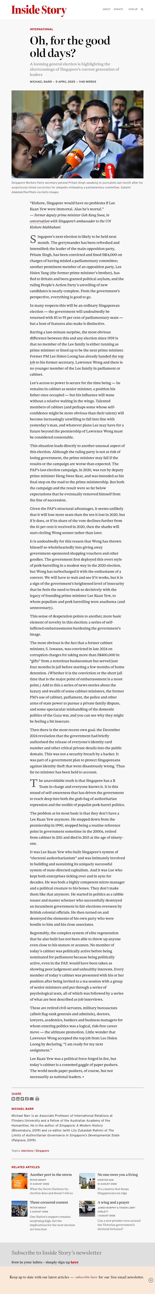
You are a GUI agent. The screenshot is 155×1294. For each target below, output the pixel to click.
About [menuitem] (106, 9)
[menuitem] (142, 9)
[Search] (142, 15)
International (41, 29)
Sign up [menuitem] (133, 9)
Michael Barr (41, 81)
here (74, 1262)
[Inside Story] (42, 11)
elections (27, 1150)
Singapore (42, 1150)
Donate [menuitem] (118, 9)
